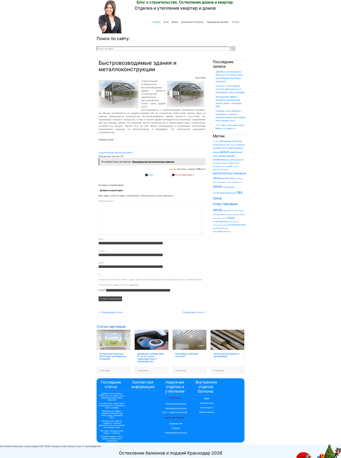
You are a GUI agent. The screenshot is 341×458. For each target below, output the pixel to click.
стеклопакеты (220, 221)
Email (102, 251)
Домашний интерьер (192, 22)
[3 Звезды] (173, 169)
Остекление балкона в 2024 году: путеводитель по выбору (112, 356)
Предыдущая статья (111, 312)
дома (232, 159)
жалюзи (224, 163)
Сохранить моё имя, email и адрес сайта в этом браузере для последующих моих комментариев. (150, 279)
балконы (240, 144)
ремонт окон (221, 218)
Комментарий (107, 201)
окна (217, 186)
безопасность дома (223, 148)
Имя (102, 239)
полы (241, 210)
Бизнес (150, 175)
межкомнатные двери (220, 170)
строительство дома (220, 225)
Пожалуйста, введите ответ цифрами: (119, 284)
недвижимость (222, 182)
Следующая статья (194, 312)
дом (227, 160)
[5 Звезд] (176, 169)
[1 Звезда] (170, 169)
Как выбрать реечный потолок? (186, 355)
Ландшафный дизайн (218, 22)
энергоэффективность (222, 231)
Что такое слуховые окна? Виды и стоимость (230, 127)
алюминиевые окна (221, 145)
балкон (233, 145)
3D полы (216, 141)
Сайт (101, 262)
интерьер (216, 166)
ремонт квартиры (233, 215)
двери (224, 152)
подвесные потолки (230, 211)
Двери (175, 22)
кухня (229, 166)
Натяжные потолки (230, 141)
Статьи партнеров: (111, 326)
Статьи (235, 22)
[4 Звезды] (174, 169)
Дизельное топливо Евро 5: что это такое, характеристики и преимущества (150, 357)
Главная (156, 22)
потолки (216, 214)
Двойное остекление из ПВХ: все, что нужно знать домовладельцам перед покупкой (229, 76)
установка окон (237, 224)
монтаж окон (228, 178)
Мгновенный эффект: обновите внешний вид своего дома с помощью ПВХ (229, 101)
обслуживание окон (235, 182)
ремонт (223, 215)
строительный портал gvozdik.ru (116, 152)
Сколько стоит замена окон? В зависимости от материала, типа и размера (230, 89)
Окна (166, 22)
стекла (230, 217)
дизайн (222, 156)
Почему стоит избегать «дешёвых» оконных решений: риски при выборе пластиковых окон (230, 116)
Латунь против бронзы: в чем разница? (226, 355)
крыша (223, 166)
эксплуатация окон (220, 228)
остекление (228, 187)
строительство (233, 222)
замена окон (233, 163)
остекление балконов (224, 192)
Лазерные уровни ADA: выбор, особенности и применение (112, 438)
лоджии (235, 166)
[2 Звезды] (171, 169)
